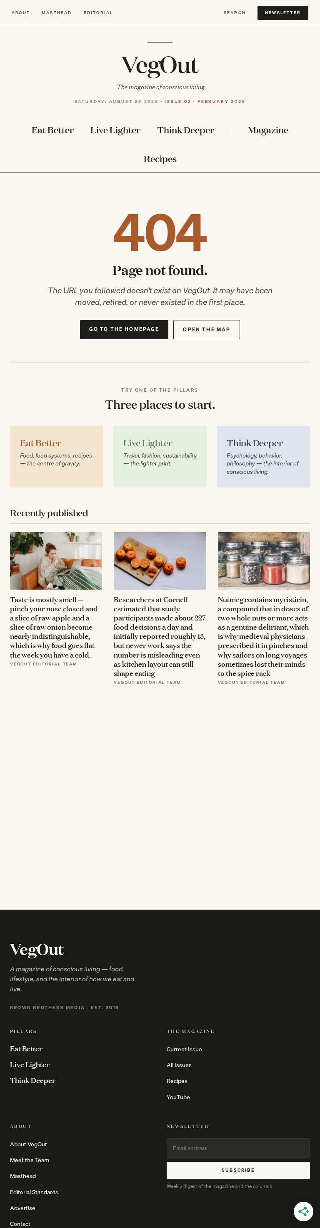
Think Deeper (185, 130)
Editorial (98, 13)
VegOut (160, 63)
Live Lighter (115, 130)
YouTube (178, 1097)
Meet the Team (29, 1160)
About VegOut (28, 1144)
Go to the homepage (124, 329)
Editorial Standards (34, 1192)
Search (235, 13)
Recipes (160, 159)
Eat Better (53, 130)
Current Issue (184, 1049)
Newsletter (283, 12)
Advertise (22, 1208)
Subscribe (238, 1170)
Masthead (57, 13)
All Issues (179, 1065)
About (21, 13)
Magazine (268, 130)
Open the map (206, 329)
